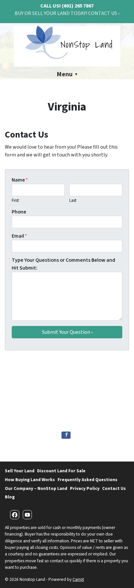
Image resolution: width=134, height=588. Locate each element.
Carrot (78, 579)
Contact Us (114, 488)
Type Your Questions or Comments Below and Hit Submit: (63, 264)
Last (72, 200)
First (15, 200)
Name (20, 180)
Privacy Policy (85, 488)
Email (19, 236)
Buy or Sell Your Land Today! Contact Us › (67, 13)
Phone (19, 211)
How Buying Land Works (30, 480)
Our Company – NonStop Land (36, 488)
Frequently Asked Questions (87, 480)
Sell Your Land (19, 471)
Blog (10, 497)
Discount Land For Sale (61, 471)
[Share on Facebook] (66, 435)
